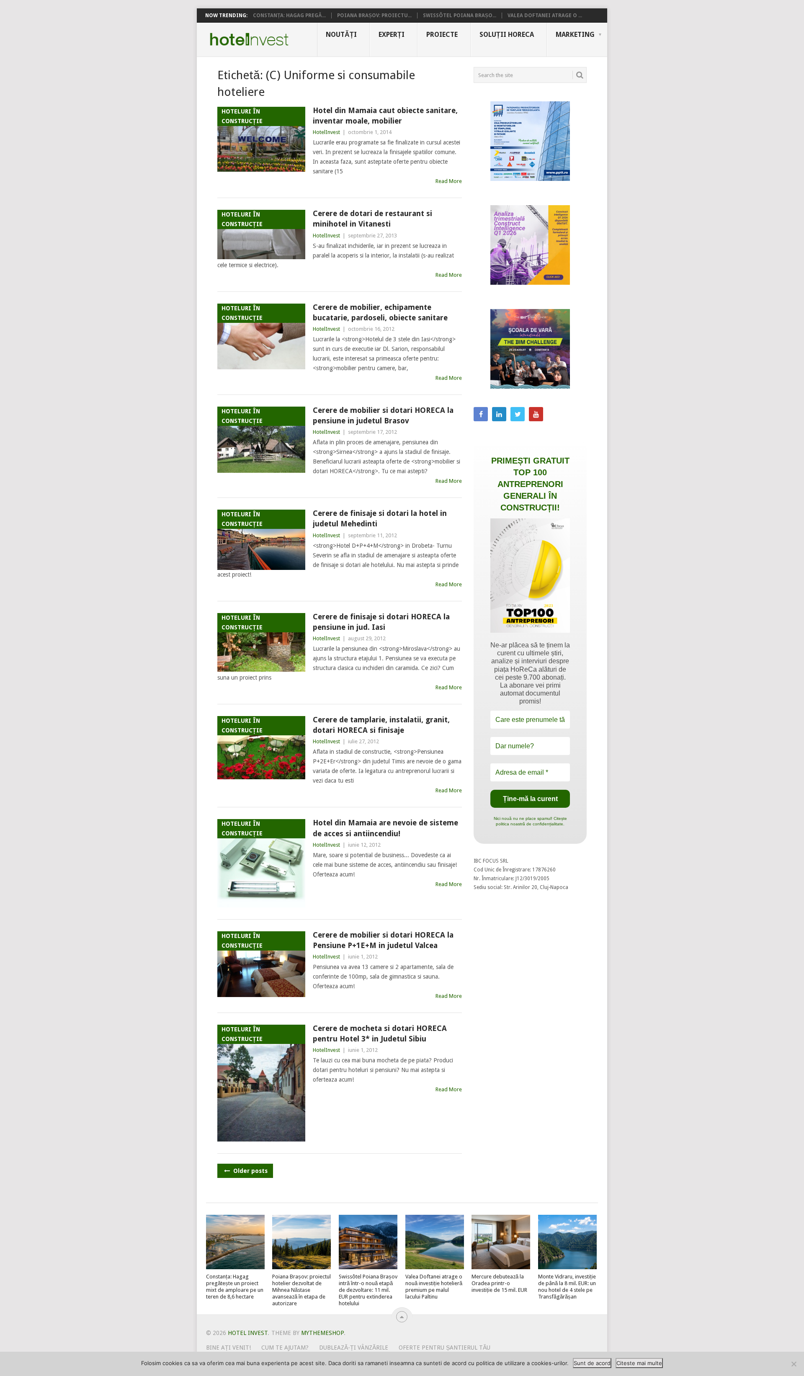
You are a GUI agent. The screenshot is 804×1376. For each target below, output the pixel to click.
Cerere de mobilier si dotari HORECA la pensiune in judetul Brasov (383, 415)
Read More (449, 181)
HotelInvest (326, 132)
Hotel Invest (249, 39)
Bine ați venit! (228, 1347)
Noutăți (341, 35)
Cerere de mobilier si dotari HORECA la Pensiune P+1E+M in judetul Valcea (383, 940)
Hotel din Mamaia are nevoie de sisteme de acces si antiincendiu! (385, 827)
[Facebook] (481, 414)
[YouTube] (536, 414)
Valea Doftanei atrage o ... (545, 15)
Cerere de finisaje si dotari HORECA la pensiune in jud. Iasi (381, 621)
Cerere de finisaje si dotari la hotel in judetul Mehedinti (380, 518)
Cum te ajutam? (285, 1347)
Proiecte (442, 35)
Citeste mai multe (639, 1363)
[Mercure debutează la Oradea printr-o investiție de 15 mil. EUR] (501, 1242)
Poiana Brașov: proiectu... (374, 15)
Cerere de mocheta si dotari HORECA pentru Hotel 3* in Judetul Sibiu (380, 1033)
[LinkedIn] (499, 414)
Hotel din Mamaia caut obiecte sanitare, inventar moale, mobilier (385, 115)
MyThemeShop (322, 1333)
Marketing (575, 35)
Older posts (250, 1170)
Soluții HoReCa (506, 35)
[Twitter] (517, 414)
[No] (793, 1364)
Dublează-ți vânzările (353, 1347)
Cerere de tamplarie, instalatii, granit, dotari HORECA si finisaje (381, 724)
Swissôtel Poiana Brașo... (459, 15)
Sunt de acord (592, 1363)
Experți (392, 35)
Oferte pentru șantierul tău (444, 1347)
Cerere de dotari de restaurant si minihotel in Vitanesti (372, 218)
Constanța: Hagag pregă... (289, 15)
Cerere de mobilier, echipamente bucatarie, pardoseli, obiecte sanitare (380, 312)
